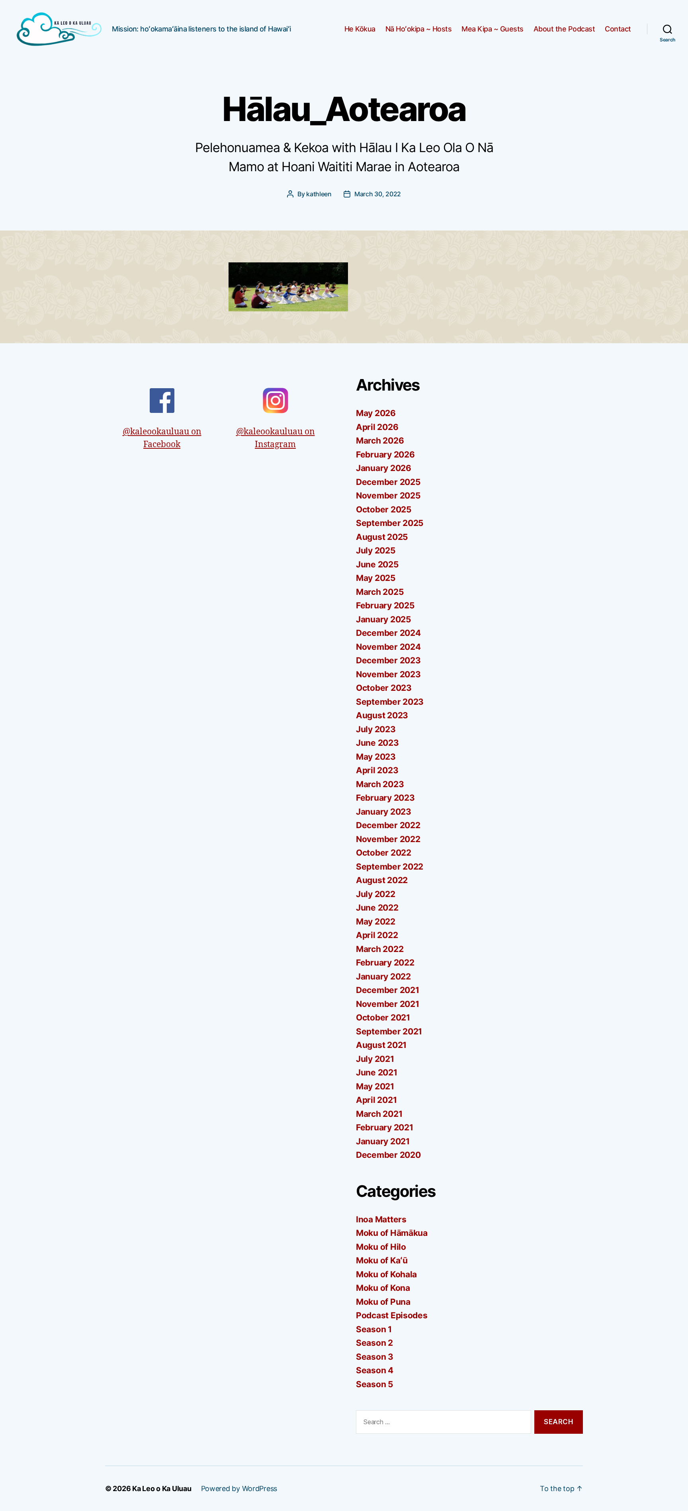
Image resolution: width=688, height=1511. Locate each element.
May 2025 (376, 578)
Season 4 (374, 1370)
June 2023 (377, 743)
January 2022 (383, 976)
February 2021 (384, 1127)
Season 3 (374, 1357)
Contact (618, 29)
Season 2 (374, 1343)
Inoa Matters (381, 1219)
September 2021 (389, 1031)
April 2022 (377, 935)
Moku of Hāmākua (392, 1233)
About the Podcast (564, 29)
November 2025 (388, 495)
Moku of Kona (383, 1288)
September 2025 (390, 523)
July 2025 (376, 550)
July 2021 (375, 1059)
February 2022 (385, 963)
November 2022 (388, 839)
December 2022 (388, 825)
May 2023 (376, 757)
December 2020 (388, 1155)
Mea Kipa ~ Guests (492, 29)
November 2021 (387, 1004)
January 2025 (383, 619)
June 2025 (377, 564)
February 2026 (385, 454)
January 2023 (383, 812)
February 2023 (385, 798)
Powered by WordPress (239, 1488)
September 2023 (390, 702)
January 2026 (383, 468)
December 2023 (388, 660)
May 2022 (375, 922)
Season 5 (374, 1384)
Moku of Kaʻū (382, 1260)
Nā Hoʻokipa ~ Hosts (418, 29)
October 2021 (383, 1017)
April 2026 (377, 427)
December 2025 (388, 482)
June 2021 (376, 1072)
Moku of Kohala (386, 1274)
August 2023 (382, 715)
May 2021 (375, 1086)
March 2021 (379, 1114)
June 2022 (377, 908)
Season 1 (374, 1329)
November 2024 (388, 647)
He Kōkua (359, 29)
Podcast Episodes (392, 1315)
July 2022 (375, 894)
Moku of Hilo (381, 1247)
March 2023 (380, 784)
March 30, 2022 (377, 194)
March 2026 (380, 441)
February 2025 (385, 605)
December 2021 (387, 990)
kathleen (319, 194)
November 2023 (388, 674)
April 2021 (376, 1100)
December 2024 (388, 633)
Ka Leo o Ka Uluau (161, 1488)
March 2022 (379, 949)
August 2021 (381, 1045)
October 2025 (384, 509)
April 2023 (377, 770)
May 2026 (376, 413)
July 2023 (376, 729)
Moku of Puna (383, 1302)
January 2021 (383, 1141)
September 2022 (389, 867)
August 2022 (382, 880)
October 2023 (384, 688)
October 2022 (383, 853)
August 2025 (382, 537)
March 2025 (380, 592)
